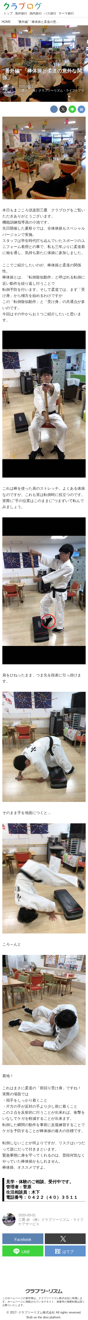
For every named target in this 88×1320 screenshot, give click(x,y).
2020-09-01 (25, 86)
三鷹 (21, 90)
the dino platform (49, 1317)
